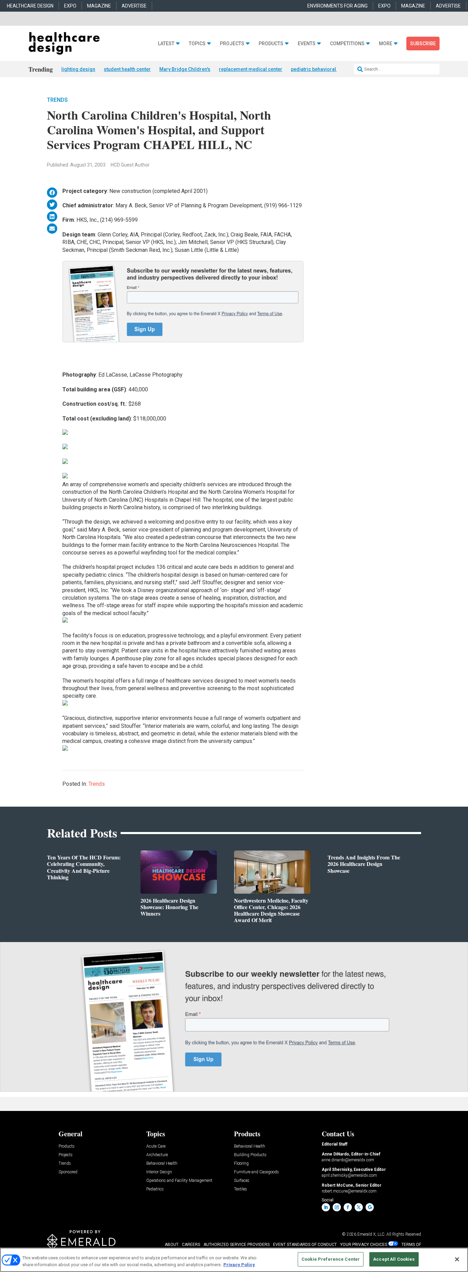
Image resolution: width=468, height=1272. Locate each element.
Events (307, 43)
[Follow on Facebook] (348, 1207)
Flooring (241, 1163)
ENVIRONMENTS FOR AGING (337, 5)
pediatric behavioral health (321, 69)
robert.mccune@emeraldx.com (349, 1191)
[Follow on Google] (370, 1207)
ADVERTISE (134, 5)
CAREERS (191, 1244)
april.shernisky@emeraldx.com (349, 1175)
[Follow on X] (359, 1207)
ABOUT (171, 1244)
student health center (127, 69)
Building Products (250, 1155)
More (385, 43)
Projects (232, 43)
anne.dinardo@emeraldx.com (348, 1160)
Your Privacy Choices (363, 1244)
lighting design (78, 69)
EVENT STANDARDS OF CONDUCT (305, 1244)
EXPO (70, 5)
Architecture (157, 1155)
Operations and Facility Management (179, 1180)
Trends (57, 100)
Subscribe (423, 43)
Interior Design (159, 1172)
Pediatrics (155, 1189)
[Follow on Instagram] (337, 1207)
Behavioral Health (161, 1163)
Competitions (347, 43)
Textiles (240, 1189)
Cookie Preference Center (330, 1259)
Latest (166, 43)
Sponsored (68, 1172)
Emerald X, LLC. (371, 1234)
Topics (197, 43)
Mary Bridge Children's (184, 69)
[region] (234, 1260)
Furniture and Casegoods (256, 1172)
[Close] (457, 1259)
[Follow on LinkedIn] (326, 1207)
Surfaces (241, 1180)
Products (271, 43)
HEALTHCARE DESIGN (30, 5)
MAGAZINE (99, 5)
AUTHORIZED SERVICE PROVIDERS (237, 1244)
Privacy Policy (239, 1264)
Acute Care (155, 1146)
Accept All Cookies (394, 1259)
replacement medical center (250, 69)
